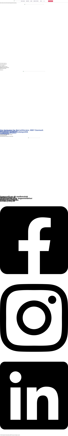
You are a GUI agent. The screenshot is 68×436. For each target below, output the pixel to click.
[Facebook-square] (34, 278)
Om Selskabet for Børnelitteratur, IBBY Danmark (21, 130)
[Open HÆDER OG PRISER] (38, 1)
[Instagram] (34, 356)
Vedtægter (4, 134)
